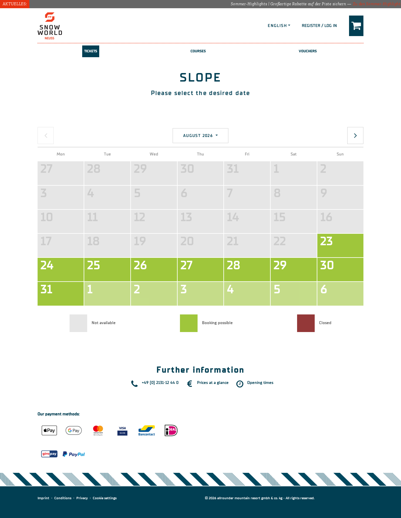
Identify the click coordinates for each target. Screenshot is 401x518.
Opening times (260, 382)
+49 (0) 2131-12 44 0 (160, 382)
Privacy (82, 498)
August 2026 (199, 135)
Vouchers (308, 51)
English (277, 25)
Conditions (62, 498)
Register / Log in (319, 25)
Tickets (90, 51)
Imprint (43, 498)
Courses (198, 51)
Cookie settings (105, 498)
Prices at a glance (213, 382)
